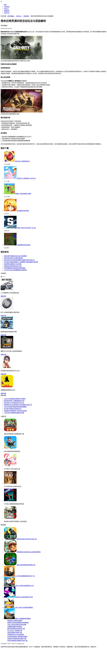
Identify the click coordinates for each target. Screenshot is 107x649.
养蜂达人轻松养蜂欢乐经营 (23, 193)
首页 (5, 5)
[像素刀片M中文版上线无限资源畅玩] (7, 348)
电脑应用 (6, 11)
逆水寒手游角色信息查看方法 (12, 408)
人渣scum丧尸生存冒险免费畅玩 (23, 607)
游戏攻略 (26, 16)
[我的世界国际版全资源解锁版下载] (10, 430)
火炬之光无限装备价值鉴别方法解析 (14, 398)
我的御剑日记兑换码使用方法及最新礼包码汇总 (18, 404)
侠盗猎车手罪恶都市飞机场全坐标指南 (15, 410)
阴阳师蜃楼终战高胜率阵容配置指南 (14, 268)
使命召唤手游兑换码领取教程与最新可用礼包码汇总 (19, 260)
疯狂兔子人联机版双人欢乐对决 (26, 178)
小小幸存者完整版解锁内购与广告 (25, 576)
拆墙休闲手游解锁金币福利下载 (16, 638)
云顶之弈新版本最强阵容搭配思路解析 (15, 406)
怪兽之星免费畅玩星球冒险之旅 (26, 565)
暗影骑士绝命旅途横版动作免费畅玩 (18, 622)
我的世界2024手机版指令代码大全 (14, 402)
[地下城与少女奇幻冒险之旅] (10, 465)
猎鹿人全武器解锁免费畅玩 (23, 618)
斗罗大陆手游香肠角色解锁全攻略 (14, 412)
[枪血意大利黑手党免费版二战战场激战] (10, 518)
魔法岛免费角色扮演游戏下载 (16, 628)
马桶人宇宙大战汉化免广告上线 (26, 228)
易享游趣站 (10, 16)
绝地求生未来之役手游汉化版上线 (27, 539)
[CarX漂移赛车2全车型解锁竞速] (7, 289)
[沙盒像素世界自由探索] (10, 245)
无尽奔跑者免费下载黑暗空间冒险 (17, 636)
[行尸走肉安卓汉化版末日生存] (10, 483)
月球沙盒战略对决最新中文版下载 (17, 640)
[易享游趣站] (1, 1)
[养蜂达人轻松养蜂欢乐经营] (9, 193)
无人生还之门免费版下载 (14, 630)
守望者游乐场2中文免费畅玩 (15, 634)
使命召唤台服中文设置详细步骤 (13, 258)
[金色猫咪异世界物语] (10, 210)
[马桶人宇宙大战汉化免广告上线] (10, 228)
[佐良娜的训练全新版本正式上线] (7, 367)
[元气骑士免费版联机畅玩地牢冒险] (10, 500)
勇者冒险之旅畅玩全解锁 (14, 620)
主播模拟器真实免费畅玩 (14, 626)
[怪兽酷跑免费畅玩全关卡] (7, 387)
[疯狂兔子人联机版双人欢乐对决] (10, 178)
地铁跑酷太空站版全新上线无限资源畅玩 (29, 552)
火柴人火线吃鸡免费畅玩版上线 (24, 585)
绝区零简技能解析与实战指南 (12, 264)
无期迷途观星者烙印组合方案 (12, 266)
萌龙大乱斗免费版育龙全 (22, 161)
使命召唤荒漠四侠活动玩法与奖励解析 (15, 256)
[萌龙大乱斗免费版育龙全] (9, 161)
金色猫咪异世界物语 (23, 210)
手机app (6, 9)
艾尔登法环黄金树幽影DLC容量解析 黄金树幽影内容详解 (21, 262)
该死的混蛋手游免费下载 (14, 632)
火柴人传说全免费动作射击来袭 (16, 624)
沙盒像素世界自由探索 (23, 245)
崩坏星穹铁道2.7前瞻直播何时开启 (14, 400)
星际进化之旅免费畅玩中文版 (24, 597)
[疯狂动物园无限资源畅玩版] (10, 448)
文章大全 (6, 13)
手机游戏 (6, 7)
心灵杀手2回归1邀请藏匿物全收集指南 (15, 270)
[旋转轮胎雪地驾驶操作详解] (7, 328)
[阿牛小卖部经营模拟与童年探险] (7, 309)
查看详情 (3, 296)
